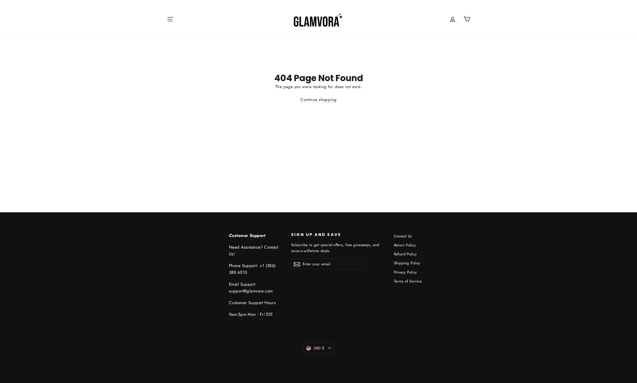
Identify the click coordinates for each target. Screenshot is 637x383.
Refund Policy (405, 254)
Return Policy (405, 245)
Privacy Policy (405, 272)
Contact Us (403, 236)
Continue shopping (318, 100)
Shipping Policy (407, 263)
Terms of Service (408, 281)
